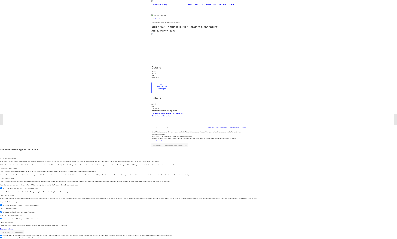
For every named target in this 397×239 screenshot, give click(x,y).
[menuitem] (190, 4)
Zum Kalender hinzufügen (162, 88)
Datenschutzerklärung (6, 229)
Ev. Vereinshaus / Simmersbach (162, 116)
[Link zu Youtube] (244, 4)
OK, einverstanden (157, 145)
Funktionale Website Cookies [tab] (8, 168)
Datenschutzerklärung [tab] (6, 222)
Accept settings (5, 232)
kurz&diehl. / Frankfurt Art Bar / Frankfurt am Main (168, 114)
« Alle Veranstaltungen (158, 19)
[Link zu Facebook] (240, 4)
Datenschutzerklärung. (158, 141)
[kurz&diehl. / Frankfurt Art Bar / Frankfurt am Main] (1, 119)
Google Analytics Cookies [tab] (8, 178)
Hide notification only (17, 232)
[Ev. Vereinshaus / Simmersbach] (395, 119)
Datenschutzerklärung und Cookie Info (176, 145)
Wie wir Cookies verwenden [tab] (8, 158)
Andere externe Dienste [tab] (7, 195)
